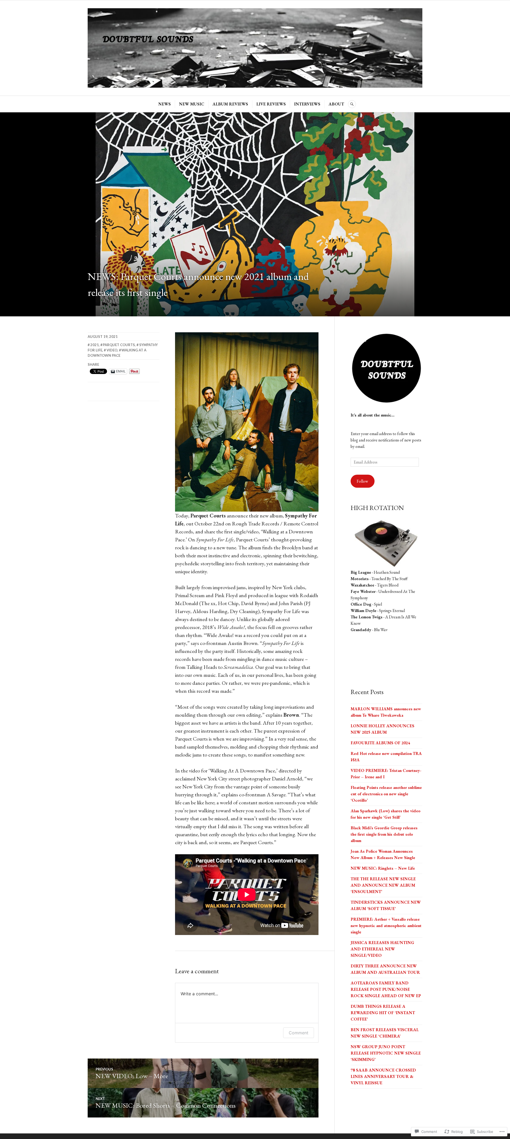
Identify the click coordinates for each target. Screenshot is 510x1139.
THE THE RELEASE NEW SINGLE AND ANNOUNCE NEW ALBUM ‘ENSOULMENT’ (383, 885)
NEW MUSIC (191, 104)
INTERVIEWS (307, 104)
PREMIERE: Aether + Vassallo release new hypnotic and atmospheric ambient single (386, 925)
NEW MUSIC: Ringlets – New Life (383, 868)
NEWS (164, 104)
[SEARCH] (352, 104)
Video (112, 350)
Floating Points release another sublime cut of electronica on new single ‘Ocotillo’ (386, 794)
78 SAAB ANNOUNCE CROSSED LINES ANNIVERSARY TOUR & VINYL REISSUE (383, 1076)
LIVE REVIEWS (271, 104)
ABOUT (336, 104)
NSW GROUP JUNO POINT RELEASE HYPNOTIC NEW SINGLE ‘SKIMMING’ (386, 1053)
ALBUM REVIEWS (230, 104)
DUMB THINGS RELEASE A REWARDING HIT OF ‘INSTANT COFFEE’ (383, 1013)
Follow (362, 481)
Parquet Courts (119, 345)
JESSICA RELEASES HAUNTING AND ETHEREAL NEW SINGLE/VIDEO (382, 949)
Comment (298, 1032)
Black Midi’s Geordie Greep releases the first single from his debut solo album (384, 834)
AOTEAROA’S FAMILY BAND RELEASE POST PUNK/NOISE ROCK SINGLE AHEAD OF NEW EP (386, 989)
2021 (94, 345)
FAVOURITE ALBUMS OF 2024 (380, 743)
